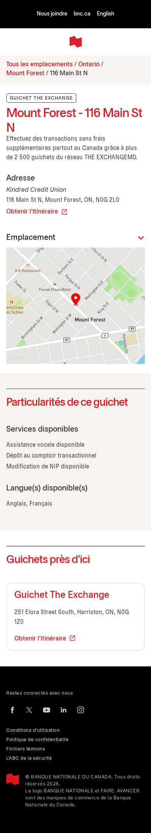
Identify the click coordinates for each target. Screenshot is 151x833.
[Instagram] (80, 710)
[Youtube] (46, 710)
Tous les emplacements (39, 64)
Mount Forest (25, 73)
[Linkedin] (63, 710)
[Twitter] (29, 710)
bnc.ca (82, 14)
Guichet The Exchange (61, 595)
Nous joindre (52, 14)
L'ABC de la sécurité (29, 758)
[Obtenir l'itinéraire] (75, 306)
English (105, 14)
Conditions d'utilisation (33, 730)
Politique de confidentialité (37, 740)
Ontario (89, 64)
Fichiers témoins (25, 749)
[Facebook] (12, 710)
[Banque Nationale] (75, 42)
